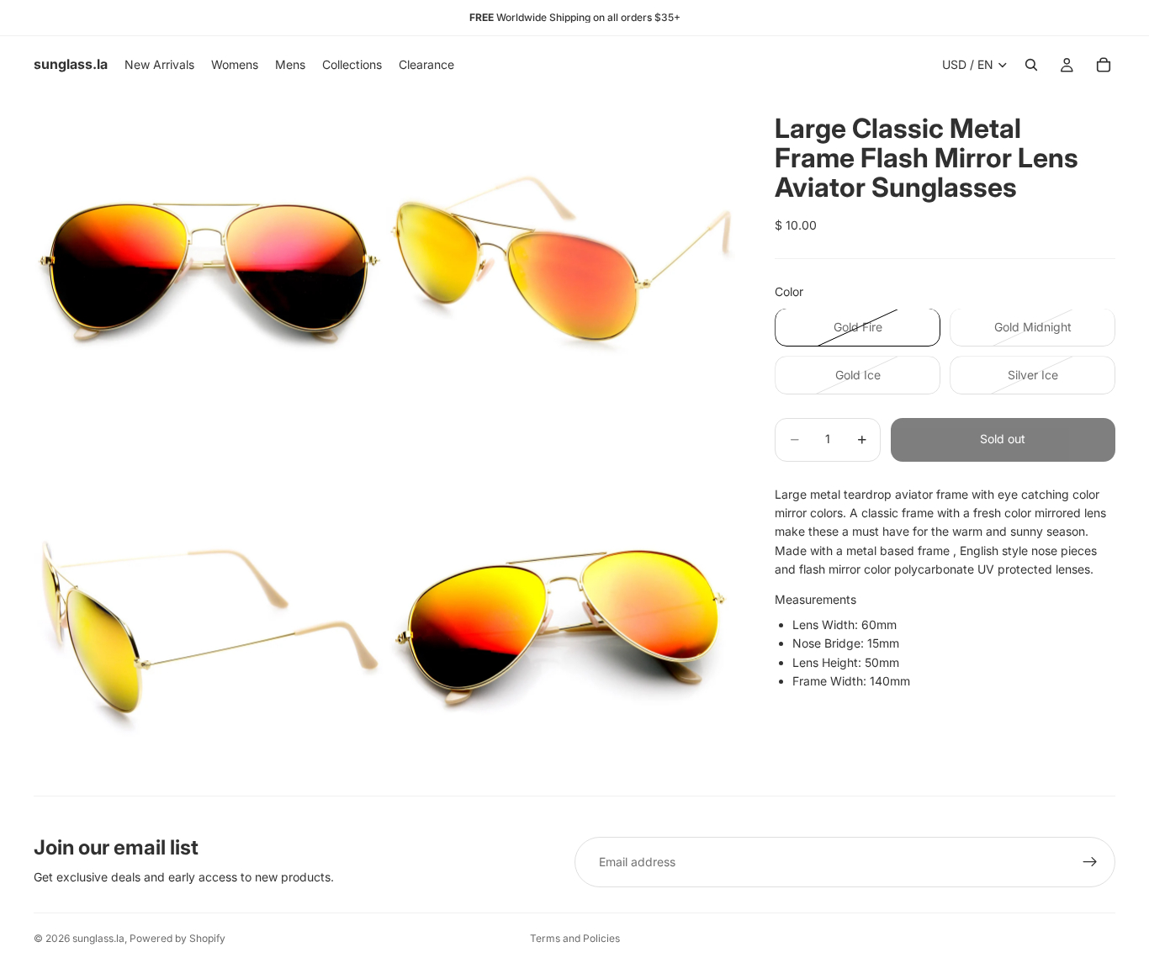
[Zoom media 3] (208, 620)
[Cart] (1103, 64)
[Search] (1031, 64)
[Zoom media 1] (208, 267)
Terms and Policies (575, 938)
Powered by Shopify (177, 938)
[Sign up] (1090, 862)
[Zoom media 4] (560, 620)
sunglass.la (98, 938)
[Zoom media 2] (560, 267)
